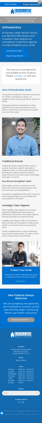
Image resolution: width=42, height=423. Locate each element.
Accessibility (16, 414)
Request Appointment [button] (31, 4)
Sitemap (28, 414)
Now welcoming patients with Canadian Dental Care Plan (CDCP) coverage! (21, 20)
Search (23, 414)
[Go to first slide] (40, 19)
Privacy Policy (8, 414)
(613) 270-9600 (10, 4)
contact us (20, 75)
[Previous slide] (1, 19)
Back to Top (35, 414)
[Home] (21, 11)
